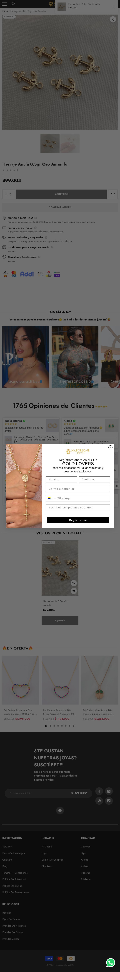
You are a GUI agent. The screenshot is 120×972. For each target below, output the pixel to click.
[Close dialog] (110, 447)
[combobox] (51, 498)
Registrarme (78, 520)
